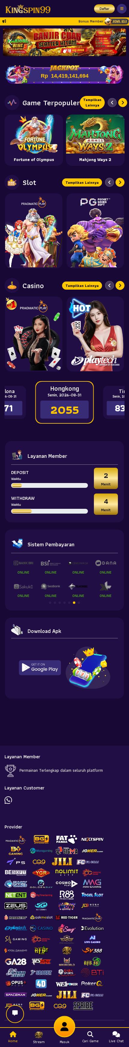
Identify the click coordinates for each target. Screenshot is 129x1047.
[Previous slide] (112, 102)
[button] (119, 42)
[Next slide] (122, 102)
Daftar (105, 8)
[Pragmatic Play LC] (33, 334)
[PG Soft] (95, 230)
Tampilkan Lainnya (92, 102)
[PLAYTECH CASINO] (95, 334)
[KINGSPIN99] (26, 8)
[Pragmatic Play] (33, 230)
